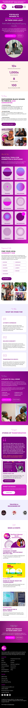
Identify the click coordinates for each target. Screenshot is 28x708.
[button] (13, 7)
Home (2, 658)
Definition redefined (15, 664)
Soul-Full (13, 660)
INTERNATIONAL (7, 607)
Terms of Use (4, 678)
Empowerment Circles (15, 658)
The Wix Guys (11, 704)
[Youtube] (10, 695)
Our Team (3, 662)
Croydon (5, 262)
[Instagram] (2, 695)
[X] (7, 695)
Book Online (13, 666)
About (2, 660)
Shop (12, 669)
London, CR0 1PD (5, 692)
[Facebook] (5, 695)
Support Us (13, 667)
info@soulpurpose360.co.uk (7, 687)
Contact (12, 662)
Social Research (5, 669)
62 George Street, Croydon (7, 690)
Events (2, 667)
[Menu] (25, 7)
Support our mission (18, 2)
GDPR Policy (4, 676)
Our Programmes (5, 671)
